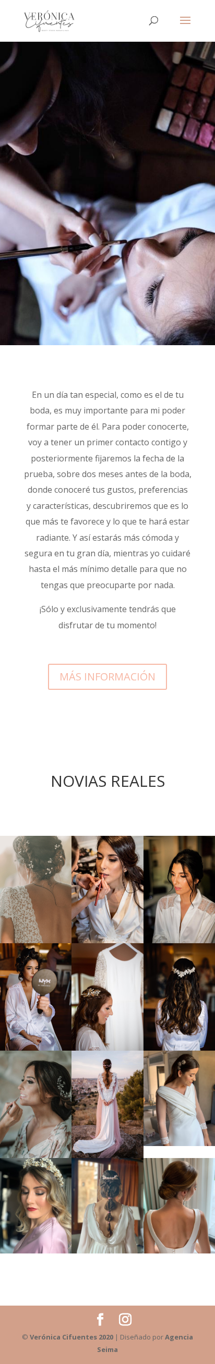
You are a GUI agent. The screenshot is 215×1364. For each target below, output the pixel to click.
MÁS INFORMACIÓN (107, 676)
